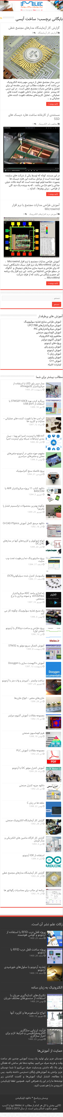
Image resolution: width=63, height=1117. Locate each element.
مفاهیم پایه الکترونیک (47, 124)
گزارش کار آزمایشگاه (47, 33)
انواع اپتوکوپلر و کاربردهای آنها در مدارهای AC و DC (23, 542)
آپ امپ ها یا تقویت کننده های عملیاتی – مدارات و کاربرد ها (23, 420)
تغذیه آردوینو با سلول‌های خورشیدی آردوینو (25, 968)
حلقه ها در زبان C (35, 803)
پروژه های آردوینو (52, 343)
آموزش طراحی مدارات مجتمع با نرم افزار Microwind (36, 207)
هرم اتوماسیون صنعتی (33, 733)
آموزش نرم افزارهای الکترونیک (43, 214)
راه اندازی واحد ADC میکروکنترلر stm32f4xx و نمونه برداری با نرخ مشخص (27, 596)
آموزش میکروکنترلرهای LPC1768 (44, 325)
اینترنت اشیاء (54, 364)
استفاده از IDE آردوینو (33, 855)
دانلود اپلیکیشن (23, 1098)
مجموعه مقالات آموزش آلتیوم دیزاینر (26, 715)
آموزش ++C (55, 361)
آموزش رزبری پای (52, 347)
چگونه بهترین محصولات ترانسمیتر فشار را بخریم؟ (23, 507)
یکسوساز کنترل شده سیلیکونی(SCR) (25, 576)
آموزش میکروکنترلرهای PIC (47, 329)
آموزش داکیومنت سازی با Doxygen (26, 663)
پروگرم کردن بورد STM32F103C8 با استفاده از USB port (26, 402)
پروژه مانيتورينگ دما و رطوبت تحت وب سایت (25, 559)
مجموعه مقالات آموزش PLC (30, 750)
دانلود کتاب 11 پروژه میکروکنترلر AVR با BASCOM (24, 489)
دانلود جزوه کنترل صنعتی (31, 785)
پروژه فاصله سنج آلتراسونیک (30, 471)
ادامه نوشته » (53, 104)
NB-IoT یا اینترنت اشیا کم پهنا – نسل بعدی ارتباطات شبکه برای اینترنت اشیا (25, 437)
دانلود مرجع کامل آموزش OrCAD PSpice (23, 523)
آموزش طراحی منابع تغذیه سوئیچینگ (42, 322)
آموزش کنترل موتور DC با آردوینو (28, 768)
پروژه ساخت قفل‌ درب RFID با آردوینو (28, 951)
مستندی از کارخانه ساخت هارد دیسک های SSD (34, 117)
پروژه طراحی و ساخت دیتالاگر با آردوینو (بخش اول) (25, 629)
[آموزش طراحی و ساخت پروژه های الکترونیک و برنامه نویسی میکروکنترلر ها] (31, 5)
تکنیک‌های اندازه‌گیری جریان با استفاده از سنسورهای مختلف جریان (25, 997)
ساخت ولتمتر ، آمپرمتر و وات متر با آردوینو (23, 680)
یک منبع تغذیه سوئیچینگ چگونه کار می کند (24, 612)
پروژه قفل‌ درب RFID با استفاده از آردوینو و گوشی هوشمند (26, 933)
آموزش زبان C (54, 354)
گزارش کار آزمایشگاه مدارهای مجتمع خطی (34, 28)
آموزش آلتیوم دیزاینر (51, 339)
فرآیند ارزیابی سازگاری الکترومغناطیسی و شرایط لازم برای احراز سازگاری (26, 1033)
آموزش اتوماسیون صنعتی (48, 332)
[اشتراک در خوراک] (1, 18)
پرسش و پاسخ (40, 1098)
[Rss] (35, 1102)
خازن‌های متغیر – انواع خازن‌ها (29, 698)
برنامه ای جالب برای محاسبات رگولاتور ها (24, 890)
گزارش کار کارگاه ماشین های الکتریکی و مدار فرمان (24, 839)
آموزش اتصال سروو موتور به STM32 (26, 645)
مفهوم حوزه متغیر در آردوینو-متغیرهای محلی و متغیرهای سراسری (25, 455)
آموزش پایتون (54, 357)
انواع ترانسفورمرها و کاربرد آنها (28, 1012)
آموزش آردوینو (54, 350)
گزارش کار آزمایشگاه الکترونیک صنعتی (25, 820)
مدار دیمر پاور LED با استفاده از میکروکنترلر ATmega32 (28, 385)
